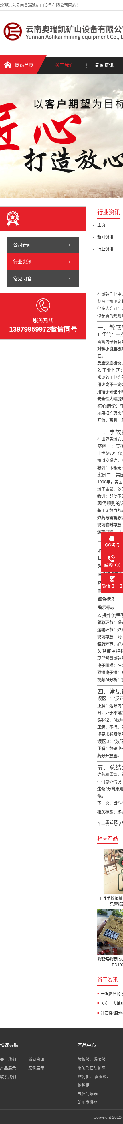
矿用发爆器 (88, 1102)
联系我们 (8, 1076)
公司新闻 (22, 244)
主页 (101, 225)
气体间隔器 (88, 1093)
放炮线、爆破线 (92, 1059)
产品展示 (8, 1068)
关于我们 (64, 65)
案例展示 (36, 1068)
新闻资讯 (105, 237)
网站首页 (24, 65)
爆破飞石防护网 (92, 1068)
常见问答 (22, 278)
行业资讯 (22, 261)
